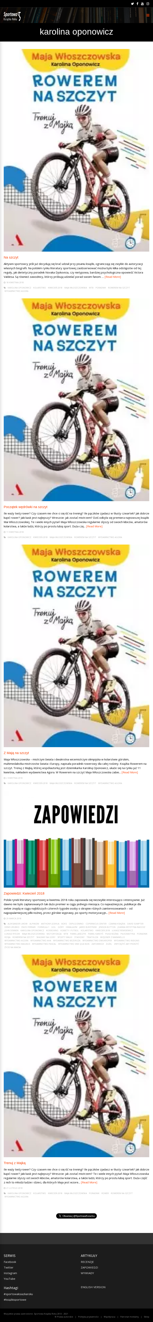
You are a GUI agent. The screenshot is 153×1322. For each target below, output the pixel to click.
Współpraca (109, 1316)
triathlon (92, 937)
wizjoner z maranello (112, 937)
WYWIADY (87, 1273)
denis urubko (11, 927)
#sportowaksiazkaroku (18, 1294)
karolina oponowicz (19, 288)
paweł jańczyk (78, 934)
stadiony (79, 937)
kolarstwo (39, 288)
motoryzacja (54, 934)
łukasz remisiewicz (122, 930)
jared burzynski (88, 927)
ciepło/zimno (76, 924)
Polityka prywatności (88, 1316)
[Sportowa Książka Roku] (13, 20)
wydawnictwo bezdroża (66, 940)
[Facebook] (137, 3)
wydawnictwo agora (16, 291)
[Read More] (113, 277)
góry (61, 927)
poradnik (101, 288)
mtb (91, 288)
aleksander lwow (17, 924)
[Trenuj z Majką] (76, 1156)
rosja (7, 937)
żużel (109, 944)
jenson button (107, 927)
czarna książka (117, 924)
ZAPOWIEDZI (89, 1267)
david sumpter (135, 924)
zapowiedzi (97, 944)
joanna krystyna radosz (131, 927)
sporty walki (64, 937)
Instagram (10, 1273)
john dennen (11, 930)
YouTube (9, 1278)
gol (53, 927)
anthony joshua (50, 924)
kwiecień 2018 (55, 288)
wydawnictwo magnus (17, 944)
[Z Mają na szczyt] (76, 746)
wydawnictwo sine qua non (73, 944)
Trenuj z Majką (15, 1163)
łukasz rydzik (12, 934)
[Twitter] (132, 3)
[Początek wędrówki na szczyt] (76, 500)
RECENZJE (87, 1262)
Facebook (10, 1262)
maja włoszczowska (75, 288)
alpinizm (34, 924)
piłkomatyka (128, 934)
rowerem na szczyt (119, 288)
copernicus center (96, 924)
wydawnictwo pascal (44, 944)
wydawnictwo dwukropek (97, 940)
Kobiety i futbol (69, 930)
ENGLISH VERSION (93, 1287)
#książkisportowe (15, 1299)
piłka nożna (111, 934)
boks (64, 924)
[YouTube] (142, 3)
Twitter (8, 1267)
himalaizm (71, 927)
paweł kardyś (95, 934)
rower (105, 1193)
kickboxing (52, 930)
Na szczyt (11, 257)
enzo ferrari (28, 927)
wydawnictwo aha (40, 940)
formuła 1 (43, 927)
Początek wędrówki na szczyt (25, 507)
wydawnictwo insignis (126, 940)
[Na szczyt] (76, 250)
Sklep (146, 1316)
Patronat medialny (129, 1316)
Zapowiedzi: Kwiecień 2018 (24, 893)
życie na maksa (12, 947)
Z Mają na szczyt (16, 753)
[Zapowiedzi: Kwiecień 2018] (76, 886)
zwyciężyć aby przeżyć (126, 944)
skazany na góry (45, 937)
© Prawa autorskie (64, 1316)
